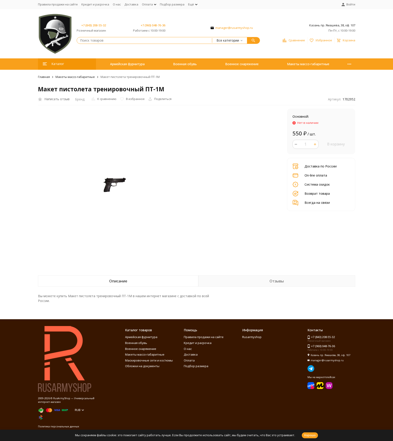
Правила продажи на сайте (58, 4)
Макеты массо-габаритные (308, 64)
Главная (44, 77)
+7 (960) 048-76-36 (153, 25)
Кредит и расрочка (95, 4)
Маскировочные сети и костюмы (149, 360)
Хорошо (310, 435)
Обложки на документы (142, 366)
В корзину (336, 144)
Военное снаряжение (242, 64)
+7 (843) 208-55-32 (93, 25)
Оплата (189, 360)
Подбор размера (172, 4)
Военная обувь (185, 64)
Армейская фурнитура (127, 64)
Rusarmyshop (252, 337)
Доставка (131, 4)
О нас (117, 4)
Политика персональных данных (58, 426)
